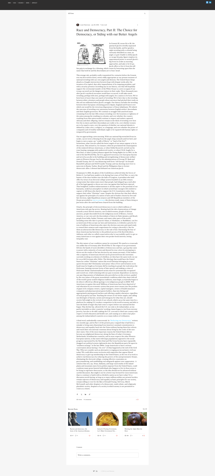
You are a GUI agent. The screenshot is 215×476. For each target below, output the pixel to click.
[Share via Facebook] (77, 394)
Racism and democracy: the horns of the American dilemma (80, 430)
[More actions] (138, 25)
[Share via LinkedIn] (85, 394)
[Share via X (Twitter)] (81, 394)
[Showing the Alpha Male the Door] (135, 419)
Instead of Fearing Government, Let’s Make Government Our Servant (107, 430)
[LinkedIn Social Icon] (210, 2)
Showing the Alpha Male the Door (133, 430)
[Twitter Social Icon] (207, 2)
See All (145, 409)
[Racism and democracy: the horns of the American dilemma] (80, 419)
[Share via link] (89, 394)
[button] (145, 13)
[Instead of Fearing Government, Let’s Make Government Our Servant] (107, 419)
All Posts (71, 13)
